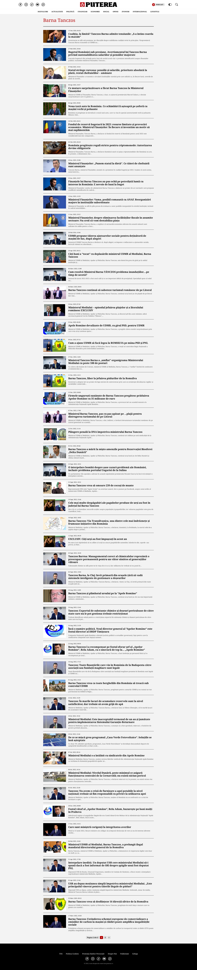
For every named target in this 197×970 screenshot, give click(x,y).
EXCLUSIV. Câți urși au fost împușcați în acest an (97, 539)
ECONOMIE (95, 11)
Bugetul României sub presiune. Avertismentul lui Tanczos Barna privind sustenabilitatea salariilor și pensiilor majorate (107, 53)
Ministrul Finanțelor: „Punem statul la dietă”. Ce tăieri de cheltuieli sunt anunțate (108, 165)
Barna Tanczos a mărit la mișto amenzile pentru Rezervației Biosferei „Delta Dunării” (110, 451)
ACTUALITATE (57, 11)
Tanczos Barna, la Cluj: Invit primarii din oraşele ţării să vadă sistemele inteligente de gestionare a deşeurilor (105, 577)
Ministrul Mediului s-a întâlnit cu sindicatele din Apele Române (106, 755)
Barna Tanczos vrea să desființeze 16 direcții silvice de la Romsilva (108, 901)
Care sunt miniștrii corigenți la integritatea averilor (99, 827)
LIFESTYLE (154, 11)
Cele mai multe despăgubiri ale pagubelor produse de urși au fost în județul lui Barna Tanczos (109, 504)
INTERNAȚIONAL (140, 11)
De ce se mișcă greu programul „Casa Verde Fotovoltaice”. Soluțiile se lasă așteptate (110, 739)
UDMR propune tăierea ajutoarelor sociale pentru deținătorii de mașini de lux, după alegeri (107, 237)
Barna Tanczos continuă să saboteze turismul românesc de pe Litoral (110, 290)
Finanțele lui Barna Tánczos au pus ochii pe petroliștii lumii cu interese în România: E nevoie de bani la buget (105, 183)
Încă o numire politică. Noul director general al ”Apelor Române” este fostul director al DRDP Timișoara (110, 630)
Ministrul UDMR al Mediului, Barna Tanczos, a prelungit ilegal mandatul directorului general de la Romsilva (105, 846)
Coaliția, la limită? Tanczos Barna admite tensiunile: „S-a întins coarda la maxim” (110, 35)
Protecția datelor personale (93, 954)
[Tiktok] (32, 4)
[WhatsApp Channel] (43, 4)
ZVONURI (125, 11)
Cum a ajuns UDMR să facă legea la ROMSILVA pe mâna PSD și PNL (108, 342)
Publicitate (124, 954)
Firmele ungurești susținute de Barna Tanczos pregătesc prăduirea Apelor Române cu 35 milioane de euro (108, 397)
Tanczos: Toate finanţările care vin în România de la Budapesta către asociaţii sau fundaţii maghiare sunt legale (109, 666)
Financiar (82, 11)
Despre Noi (112, 954)
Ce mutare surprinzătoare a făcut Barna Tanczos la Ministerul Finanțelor (105, 89)
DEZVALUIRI (43, 11)
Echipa (135, 954)
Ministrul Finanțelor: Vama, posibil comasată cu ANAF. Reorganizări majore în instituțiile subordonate (109, 201)
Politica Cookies (72, 954)
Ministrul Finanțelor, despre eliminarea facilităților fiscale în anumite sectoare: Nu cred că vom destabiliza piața (110, 219)
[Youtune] (37, 4)
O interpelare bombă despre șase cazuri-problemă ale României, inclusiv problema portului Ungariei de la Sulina (107, 469)
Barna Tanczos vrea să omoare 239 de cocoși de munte (101, 485)
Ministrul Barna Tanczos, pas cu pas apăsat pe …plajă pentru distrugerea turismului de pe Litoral (105, 415)
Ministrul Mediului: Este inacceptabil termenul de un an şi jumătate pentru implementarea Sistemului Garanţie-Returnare (109, 721)
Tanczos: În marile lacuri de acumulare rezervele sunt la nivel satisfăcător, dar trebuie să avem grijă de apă (105, 702)
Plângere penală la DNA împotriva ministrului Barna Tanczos (105, 431)
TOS (60, 954)
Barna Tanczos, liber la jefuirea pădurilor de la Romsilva (102, 378)
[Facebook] (20, 4)
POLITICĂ (70, 11)
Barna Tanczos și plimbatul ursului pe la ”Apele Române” (102, 593)
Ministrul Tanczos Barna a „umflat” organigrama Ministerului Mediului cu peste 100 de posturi (105, 362)
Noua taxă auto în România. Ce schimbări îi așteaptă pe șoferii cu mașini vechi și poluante (107, 108)
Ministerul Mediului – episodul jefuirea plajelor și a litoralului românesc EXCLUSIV (105, 309)
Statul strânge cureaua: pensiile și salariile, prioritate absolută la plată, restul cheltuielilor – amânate (107, 71)
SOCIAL (106, 11)
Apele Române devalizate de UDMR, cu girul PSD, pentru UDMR (106, 325)
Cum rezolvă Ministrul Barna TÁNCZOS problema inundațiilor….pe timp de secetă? (108, 273)
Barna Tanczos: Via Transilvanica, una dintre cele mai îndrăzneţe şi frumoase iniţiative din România (109, 522)
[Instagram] (26, 4)
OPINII (115, 11)
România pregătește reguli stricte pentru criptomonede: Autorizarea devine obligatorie (110, 147)
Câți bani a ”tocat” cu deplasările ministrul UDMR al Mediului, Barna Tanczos (109, 255)
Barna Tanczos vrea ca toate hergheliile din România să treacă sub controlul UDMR (108, 684)
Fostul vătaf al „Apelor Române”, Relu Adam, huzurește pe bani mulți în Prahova (110, 810)
